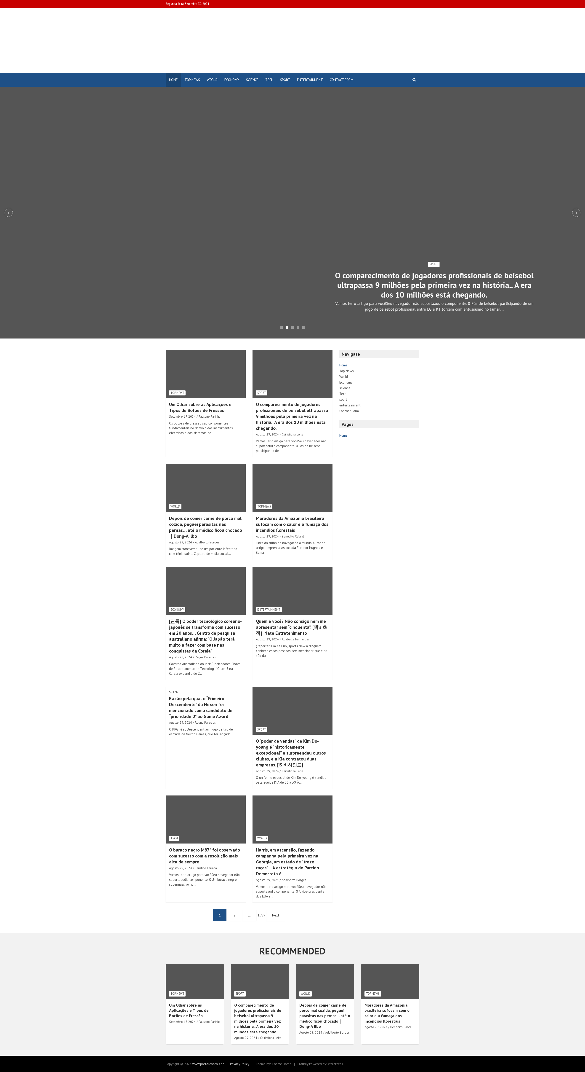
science (252, 80)
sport (285, 80)
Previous (9, 213)
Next (576, 213)
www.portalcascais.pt (208, 1064)
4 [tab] (298, 327)
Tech (269, 80)
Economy (231, 80)
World (212, 80)
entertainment (310, 80)
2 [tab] (287, 327)
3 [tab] (292, 327)
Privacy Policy (239, 1064)
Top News (192, 80)
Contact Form (341, 80)
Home (173, 80)
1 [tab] (281, 327)
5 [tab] (303, 327)
